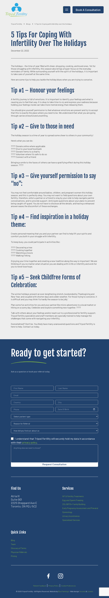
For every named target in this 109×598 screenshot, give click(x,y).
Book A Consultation (88, 9)
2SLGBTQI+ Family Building (73, 504)
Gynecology (67, 512)
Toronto (82, 591)
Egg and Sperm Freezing (72, 500)
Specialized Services (71, 520)
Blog (13, 540)
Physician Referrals (19, 552)
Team (13, 544)
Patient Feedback (39, 586)
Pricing (14, 556)
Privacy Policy (53, 586)
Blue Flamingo (63, 591)
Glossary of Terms (18, 548)
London (90, 591)
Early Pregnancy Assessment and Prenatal (80, 508)
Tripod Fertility (16, 24)
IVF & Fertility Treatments (73, 496)
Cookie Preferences (68, 586)
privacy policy (29, 442)
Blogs (28, 24)
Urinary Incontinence (70, 516)
